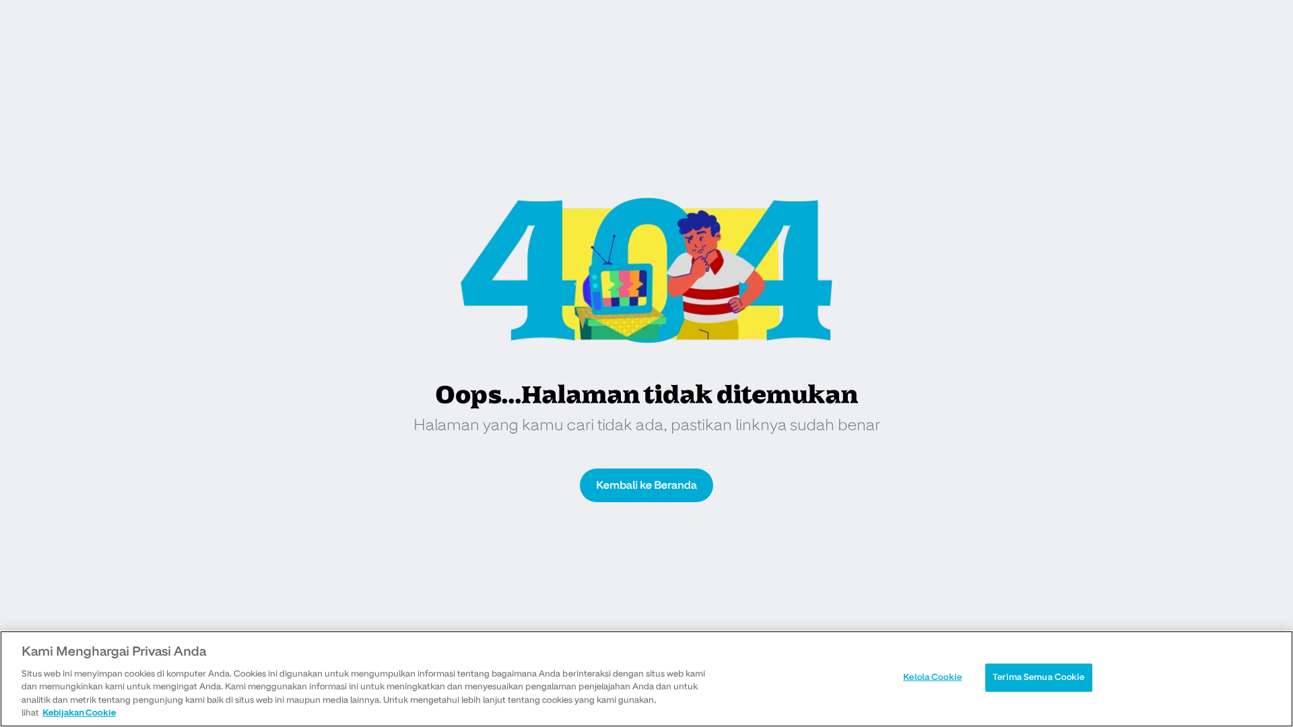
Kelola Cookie (932, 677)
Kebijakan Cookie (79, 713)
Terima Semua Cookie (1038, 677)
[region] (646, 679)
